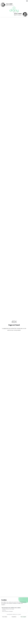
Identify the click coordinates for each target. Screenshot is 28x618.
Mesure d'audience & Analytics (7, 611)
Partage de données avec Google (8, 608)
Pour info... (4, 610)
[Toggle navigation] (27, 1)
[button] (9, 5)
